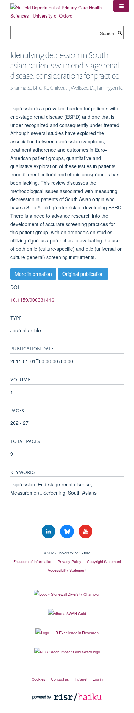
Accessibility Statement (67, 570)
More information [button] (33, 273)
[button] (121, 6)
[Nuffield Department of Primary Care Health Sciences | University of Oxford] (56, 9)
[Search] (119, 32)
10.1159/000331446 (32, 299)
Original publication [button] (83, 273)
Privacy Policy (69, 561)
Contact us (60, 679)
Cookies (38, 679)
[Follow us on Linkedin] (49, 531)
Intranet (81, 679)
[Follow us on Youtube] (85, 531)
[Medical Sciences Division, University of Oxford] (67, 547)
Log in (98, 679)
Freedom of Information (32, 561)
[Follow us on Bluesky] (67, 531)
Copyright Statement (104, 561)
